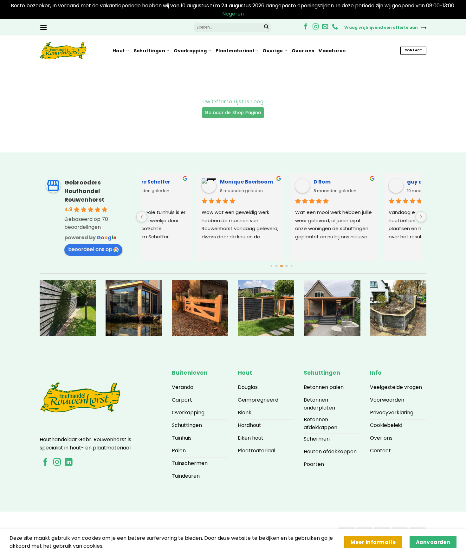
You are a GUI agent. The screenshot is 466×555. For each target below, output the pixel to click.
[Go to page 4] (286, 266)
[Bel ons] (335, 27)
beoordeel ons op (90, 249)
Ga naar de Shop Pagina (233, 112)
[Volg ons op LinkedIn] (68, 462)
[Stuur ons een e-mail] (325, 27)
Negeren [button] (233, 13)
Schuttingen (149, 51)
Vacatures (332, 51)
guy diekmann (280, 181)
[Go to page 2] (276, 266)
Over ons (303, 51)
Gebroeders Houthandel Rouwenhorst (84, 190)
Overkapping (190, 51)
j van (360, 181)
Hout (119, 51)
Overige (272, 51)
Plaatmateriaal (235, 51)
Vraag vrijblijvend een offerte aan (381, 27)
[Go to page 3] (281, 266)
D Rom (175, 181)
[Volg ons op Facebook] (306, 27)
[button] (43, 27)
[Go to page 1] (271, 266)
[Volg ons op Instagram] (316, 27)
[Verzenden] (266, 27)
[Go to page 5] (291, 266)
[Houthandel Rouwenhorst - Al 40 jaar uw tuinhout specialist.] (71, 50)
